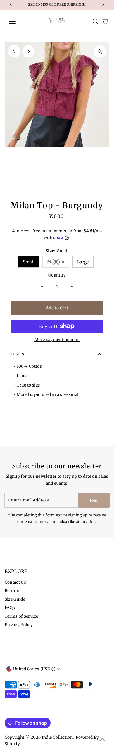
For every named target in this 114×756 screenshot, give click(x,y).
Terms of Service (21, 616)
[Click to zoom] (99, 51)
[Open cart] (105, 21)
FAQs (10, 607)
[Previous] (14, 51)
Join (94, 500)
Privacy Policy (19, 624)
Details (17, 353)
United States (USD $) (34, 669)
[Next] (28, 51)
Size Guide (15, 599)
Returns (12, 590)
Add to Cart (57, 308)
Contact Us (15, 582)
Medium (58, 263)
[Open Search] (95, 21)
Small (28, 262)
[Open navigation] (17, 21)
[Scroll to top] (102, 740)
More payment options (57, 339)
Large (83, 262)
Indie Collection (57, 737)
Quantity (57, 275)
